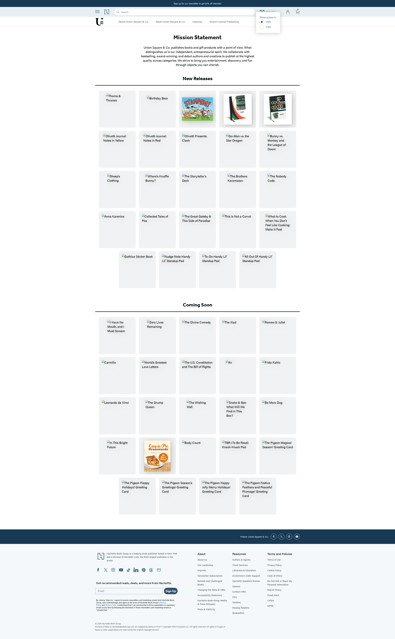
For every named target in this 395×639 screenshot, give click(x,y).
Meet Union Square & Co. (170, 21)
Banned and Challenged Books (210, 582)
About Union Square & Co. (133, 21)
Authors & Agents (241, 559)
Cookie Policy (274, 570)
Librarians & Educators (244, 570)
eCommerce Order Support (246, 575)
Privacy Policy (274, 565)
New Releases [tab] (197, 78)
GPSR (270, 605)
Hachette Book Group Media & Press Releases (212, 602)
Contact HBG (239, 591)
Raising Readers (240, 607)
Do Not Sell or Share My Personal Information (279, 582)
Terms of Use (274, 559)
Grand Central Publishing (224, 21)
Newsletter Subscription (210, 575)
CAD (268, 27)
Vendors (236, 602)
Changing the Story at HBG (211, 589)
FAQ (234, 597)
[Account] (288, 12)
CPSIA (270, 600)
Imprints (197, 21)
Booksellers (238, 612)
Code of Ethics (274, 575)
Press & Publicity (206, 609)
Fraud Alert (273, 595)
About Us (202, 559)
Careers (236, 586)
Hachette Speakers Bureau (246, 580)
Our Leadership (205, 565)
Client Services (240, 565)
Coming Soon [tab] (197, 305)
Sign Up (171, 591)
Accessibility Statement (210, 595)
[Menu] (97, 11)
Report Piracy (274, 589)
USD (268, 21)
